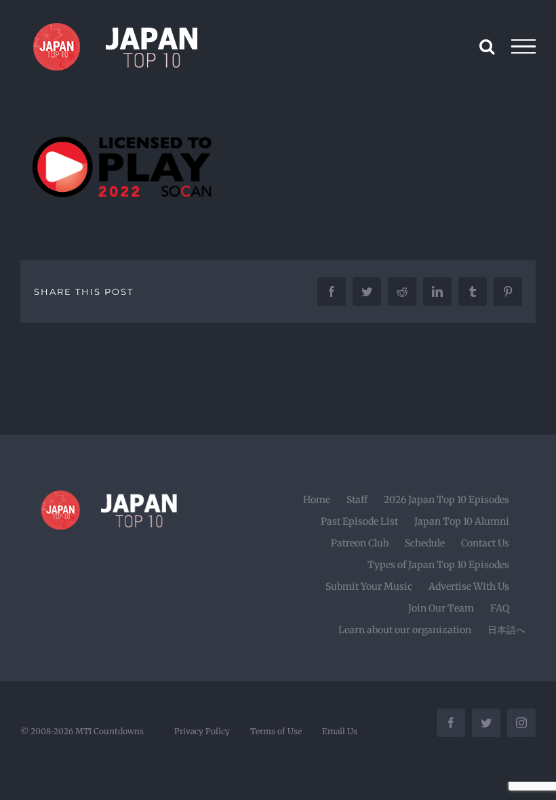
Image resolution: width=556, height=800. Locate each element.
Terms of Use (276, 731)
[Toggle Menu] (523, 46)
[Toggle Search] (486, 46)
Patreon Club (360, 543)
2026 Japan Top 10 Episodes (446, 500)
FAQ (499, 608)
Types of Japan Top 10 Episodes (438, 565)
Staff (357, 500)
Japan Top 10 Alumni (461, 521)
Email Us (339, 731)
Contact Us (485, 543)
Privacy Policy (202, 731)
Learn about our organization (404, 630)
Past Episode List (359, 521)
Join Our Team (441, 608)
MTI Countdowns (109, 731)
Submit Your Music (368, 586)
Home (316, 500)
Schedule (425, 543)
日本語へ (506, 630)
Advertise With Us (469, 586)
